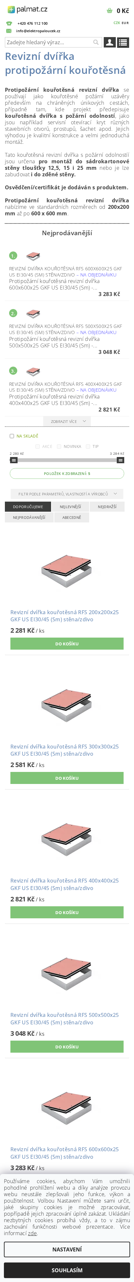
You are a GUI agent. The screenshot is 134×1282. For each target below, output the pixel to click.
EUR (125, 22)
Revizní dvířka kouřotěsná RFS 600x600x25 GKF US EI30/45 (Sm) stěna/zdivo (65, 271)
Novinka (72, 446)
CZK (117, 22)
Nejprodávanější (29, 517)
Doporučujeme (28, 506)
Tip (96, 446)
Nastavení (67, 1249)
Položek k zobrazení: (67, 473)
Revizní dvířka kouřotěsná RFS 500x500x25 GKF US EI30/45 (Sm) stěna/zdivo (65, 329)
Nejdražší (107, 506)
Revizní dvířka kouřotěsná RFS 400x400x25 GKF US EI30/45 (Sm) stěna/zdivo (65, 387)
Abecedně (71, 517)
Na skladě (27, 436)
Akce (47, 446)
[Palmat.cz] (28, 8)
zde (32, 1233)
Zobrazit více (64, 421)
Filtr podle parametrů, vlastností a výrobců (64, 494)
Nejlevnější (70, 506)
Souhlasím (67, 1270)
